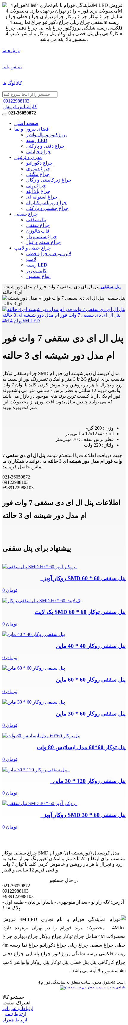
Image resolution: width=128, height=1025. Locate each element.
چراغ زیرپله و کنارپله (46, 202)
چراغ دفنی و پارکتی (45, 145)
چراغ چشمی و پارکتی (47, 208)
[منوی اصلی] (4, 114)
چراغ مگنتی (37, 174)
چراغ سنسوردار (41, 236)
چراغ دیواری (38, 168)
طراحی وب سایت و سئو (109, 987)
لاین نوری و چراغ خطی (48, 253)
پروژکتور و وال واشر (46, 134)
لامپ (31, 259)
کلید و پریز (36, 270)
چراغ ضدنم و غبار (43, 242)
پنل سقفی (36, 219)
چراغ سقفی (26, 213)
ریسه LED (36, 140)
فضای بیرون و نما (31, 128)
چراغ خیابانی (38, 151)
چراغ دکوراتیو (39, 162)
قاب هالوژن (37, 230)
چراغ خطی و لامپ (32, 247)
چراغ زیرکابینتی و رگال (48, 179)
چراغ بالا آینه (38, 191)
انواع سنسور (38, 276)
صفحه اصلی (26, 123)
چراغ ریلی (36, 185)
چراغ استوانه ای (41, 196)
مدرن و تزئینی (28, 157)
